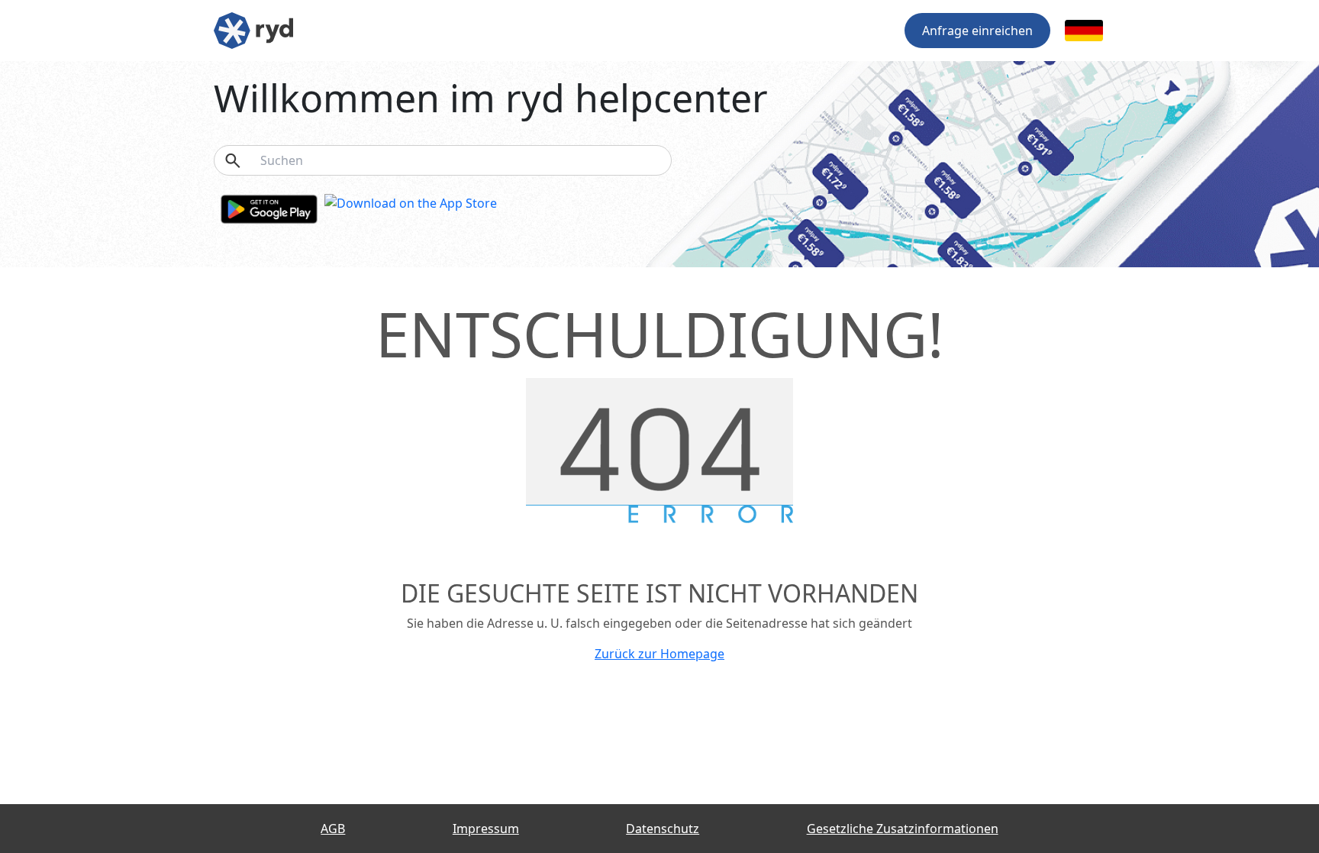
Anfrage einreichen (977, 30)
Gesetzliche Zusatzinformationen (902, 828)
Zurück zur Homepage (659, 653)
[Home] (253, 29)
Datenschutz (662, 828)
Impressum (486, 828)
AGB (333, 828)
